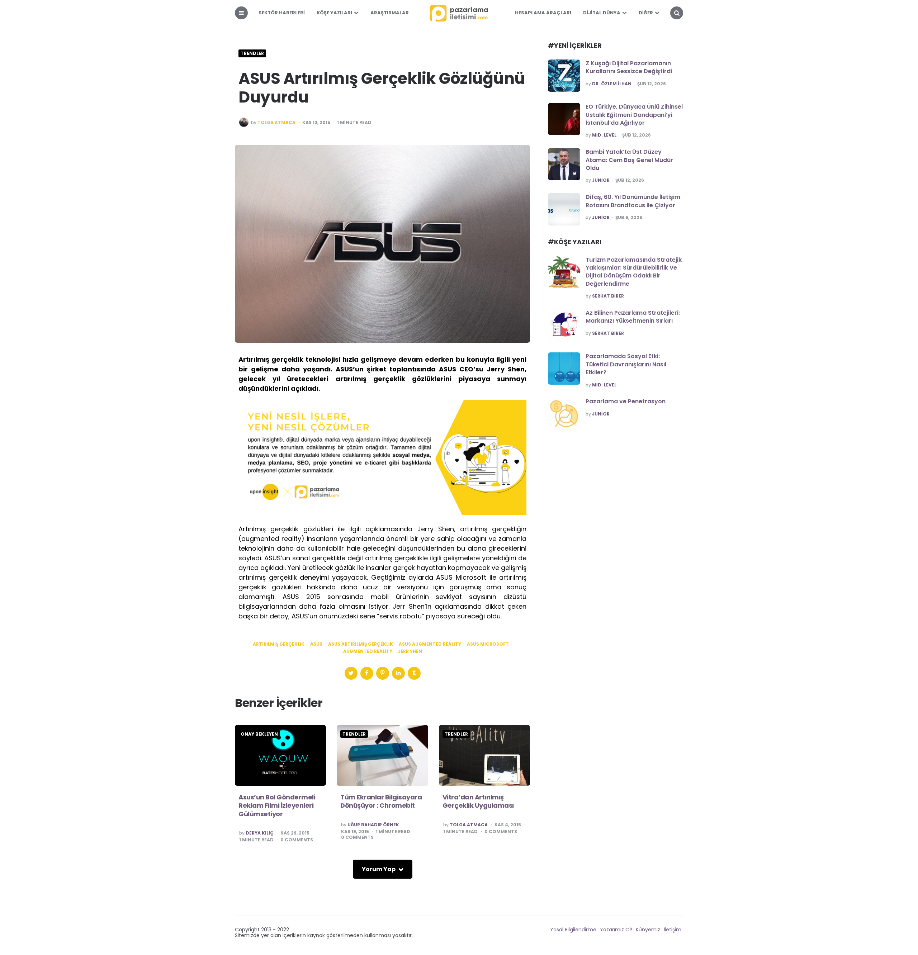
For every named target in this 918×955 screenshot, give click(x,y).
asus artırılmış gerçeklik (360, 644)
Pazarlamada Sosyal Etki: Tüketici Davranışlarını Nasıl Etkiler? (626, 364)
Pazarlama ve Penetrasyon (626, 401)
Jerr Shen (410, 651)
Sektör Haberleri (282, 12)
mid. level (604, 135)
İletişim (672, 929)
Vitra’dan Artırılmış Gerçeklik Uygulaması (478, 801)
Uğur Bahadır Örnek (373, 824)
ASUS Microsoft (488, 644)
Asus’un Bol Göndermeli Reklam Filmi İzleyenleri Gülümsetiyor (276, 805)
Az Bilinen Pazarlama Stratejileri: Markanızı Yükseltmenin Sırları (633, 317)
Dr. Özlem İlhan (611, 84)
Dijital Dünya (601, 12)
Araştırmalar (389, 12)
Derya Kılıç (260, 833)
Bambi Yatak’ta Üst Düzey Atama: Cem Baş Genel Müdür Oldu (629, 160)
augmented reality (367, 651)
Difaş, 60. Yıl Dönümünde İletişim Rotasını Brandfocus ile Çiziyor (633, 201)
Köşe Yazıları (334, 12)
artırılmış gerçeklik (278, 644)
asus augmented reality (430, 644)
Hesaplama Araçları (543, 12)
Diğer (646, 12)
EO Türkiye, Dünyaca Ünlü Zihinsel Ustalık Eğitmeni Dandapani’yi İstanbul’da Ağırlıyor (634, 115)
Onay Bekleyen (259, 734)
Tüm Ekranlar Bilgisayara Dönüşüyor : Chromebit (381, 801)
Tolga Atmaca (276, 122)
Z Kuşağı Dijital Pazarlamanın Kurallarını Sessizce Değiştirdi (629, 67)
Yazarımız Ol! (616, 929)
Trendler (252, 53)
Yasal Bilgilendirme (573, 929)
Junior (601, 180)
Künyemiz (648, 929)
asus (316, 644)
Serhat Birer (608, 296)
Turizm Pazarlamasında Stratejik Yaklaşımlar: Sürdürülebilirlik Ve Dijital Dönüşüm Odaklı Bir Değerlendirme (634, 272)
